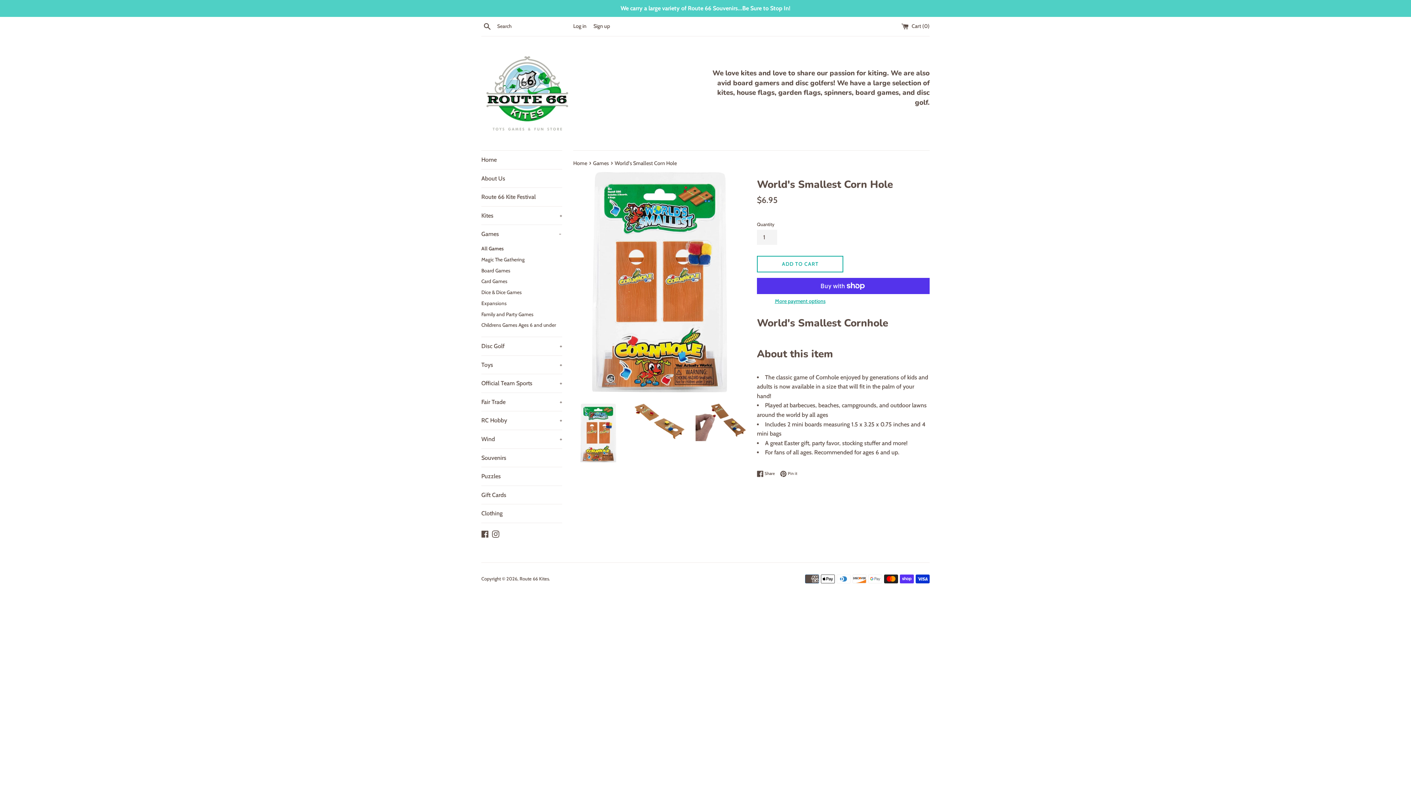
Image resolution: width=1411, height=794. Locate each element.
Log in (579, 26)
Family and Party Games (507, 314)
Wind (521, 439)
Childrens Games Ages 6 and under (518, 325)
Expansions (494, 303)
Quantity (766, 224)
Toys (521, 364)
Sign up (601, 26)
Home (489, 159)
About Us (493, 178)
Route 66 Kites (534, 579)
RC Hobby (521, 420)
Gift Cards (493, 494)
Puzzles (491, 476)
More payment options (800, 301)
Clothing (492, 513)
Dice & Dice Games (501, 292)
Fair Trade (521, 401)
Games (521, 233)
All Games (492, 248)
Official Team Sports (521, 383)
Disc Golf (521, 346)
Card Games (494, 281)
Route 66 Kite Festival (508, 196)
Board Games (495, 270)
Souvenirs (493, 457)
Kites (521, 215)
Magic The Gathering (503, 259)
